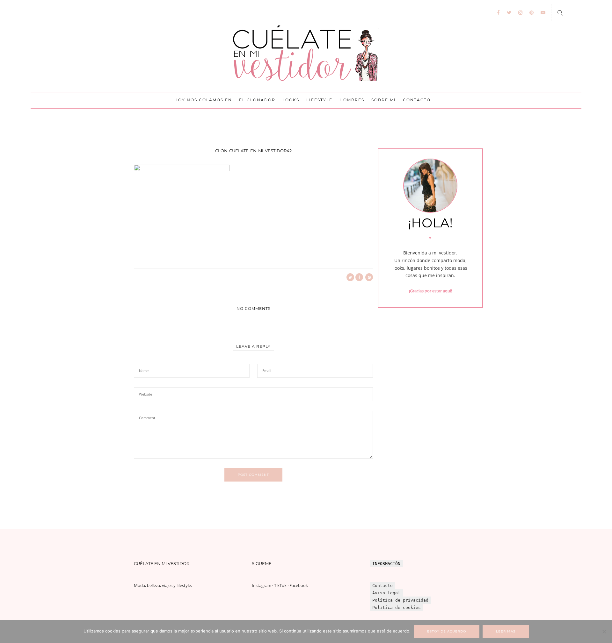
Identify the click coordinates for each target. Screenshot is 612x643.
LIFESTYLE (319, 99)
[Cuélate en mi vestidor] (306, 53)
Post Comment (253, 475)
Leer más (505, 631)
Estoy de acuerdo (446, 631)
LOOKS (290, 99)
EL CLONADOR (257, 99)
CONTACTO (417, 99)
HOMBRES (351, 99)
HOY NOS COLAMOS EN (203, 99)
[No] (604, 631)
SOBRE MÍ (383, 99)
